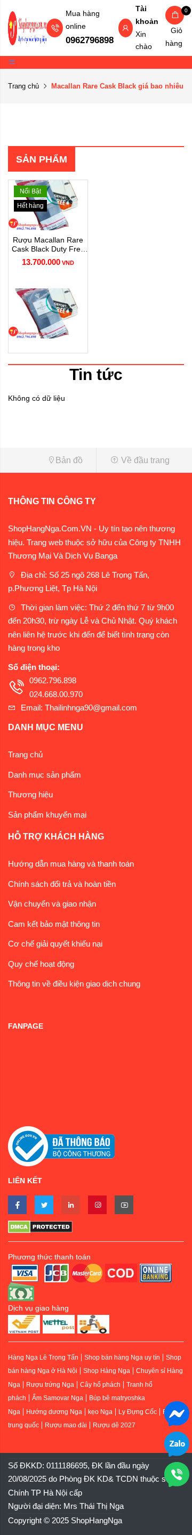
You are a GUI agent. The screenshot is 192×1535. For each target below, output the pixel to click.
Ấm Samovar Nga (57, 1398)
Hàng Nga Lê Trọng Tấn (43, 1357)
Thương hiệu (30, 794)
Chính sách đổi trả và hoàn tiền (62, 883)
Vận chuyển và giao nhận (52, 903)
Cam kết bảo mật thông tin (54, 923)
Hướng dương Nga (54, 1412)
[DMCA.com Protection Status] (96, 1226)
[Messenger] (176, 1412)
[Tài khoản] (125, 29)
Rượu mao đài (66, 1425)
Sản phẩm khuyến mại (47, 814)
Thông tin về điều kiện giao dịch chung (74, 983)
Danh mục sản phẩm (44, 774)
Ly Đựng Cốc (137, 1412)
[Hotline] (176, 1473)
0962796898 (90, 40)
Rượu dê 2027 (114, 1425)
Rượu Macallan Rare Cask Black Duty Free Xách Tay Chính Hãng (48, 245)
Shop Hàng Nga (106, 1371)
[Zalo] (176, 1443)
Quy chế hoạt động (41, 963)
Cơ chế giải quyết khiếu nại (55, 943)
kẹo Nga (100, 1412)
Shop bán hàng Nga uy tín (122, 1357)
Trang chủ (23, 86)
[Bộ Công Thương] (61, 1145)
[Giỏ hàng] (174, 15)
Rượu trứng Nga (50, 1384)
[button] (48, 460)
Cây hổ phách (100, 1384)
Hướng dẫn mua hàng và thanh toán (71, 863)
